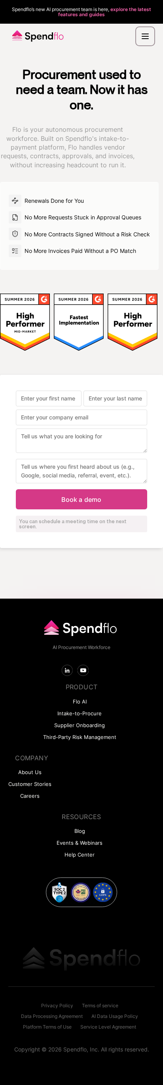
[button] (145, 36)
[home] (36, 36)
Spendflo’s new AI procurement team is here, (81, 12)
